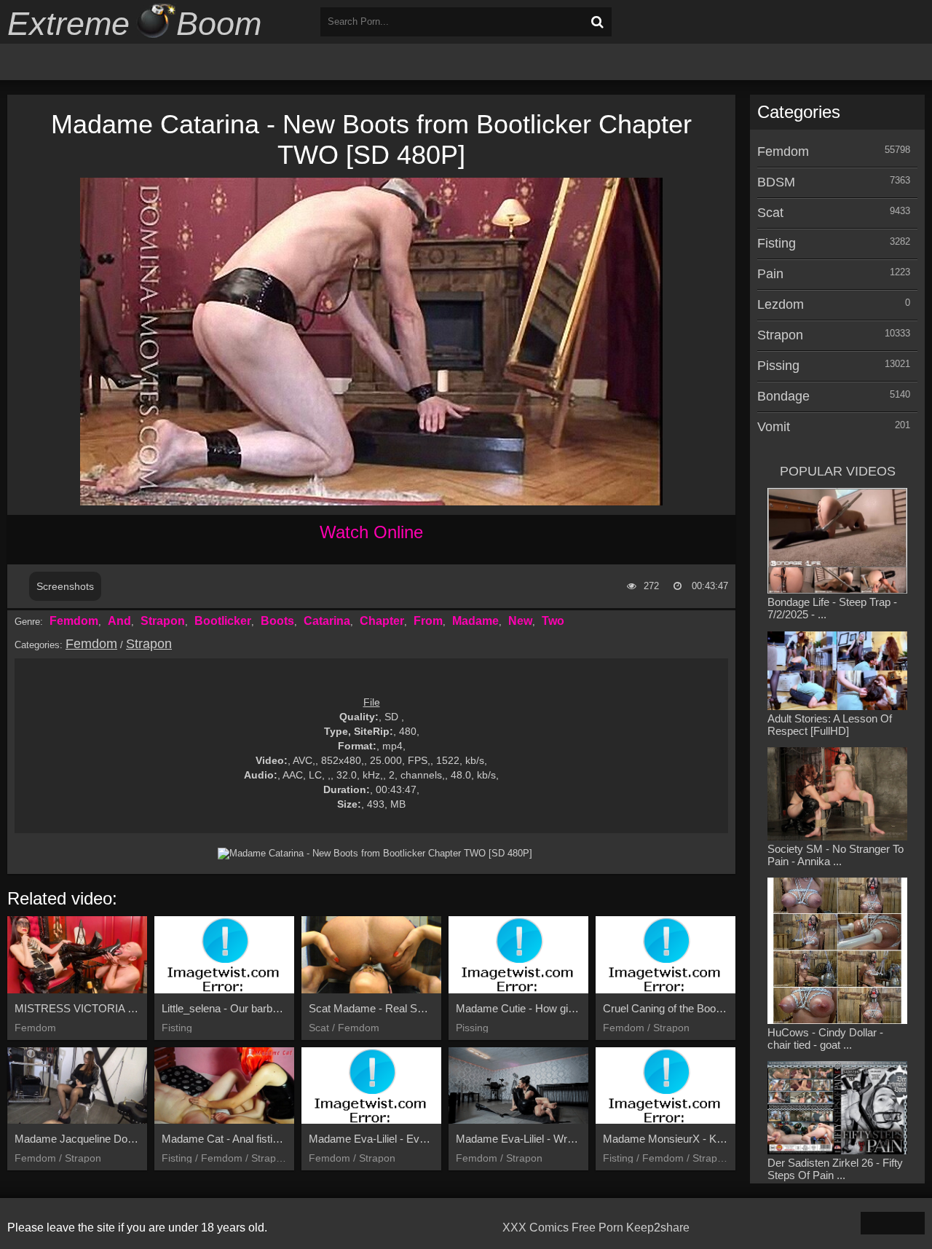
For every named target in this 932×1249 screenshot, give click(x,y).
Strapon (163, 621)
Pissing (778, 365)
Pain (770, 274)
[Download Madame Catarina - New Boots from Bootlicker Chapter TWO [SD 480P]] (375, 853)
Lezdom (780, 304)
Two (553, 621)
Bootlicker (222, 621)
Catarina (327, 621)
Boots (277, 621)
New (520, 621)
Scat (770, 212)
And (119, 621)
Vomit (773, 426)
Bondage (783, 396)
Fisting (776, 243)
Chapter (382, 621)
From (428, 621)
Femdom (74, 621)
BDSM (776, 182)
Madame (475, 621)
